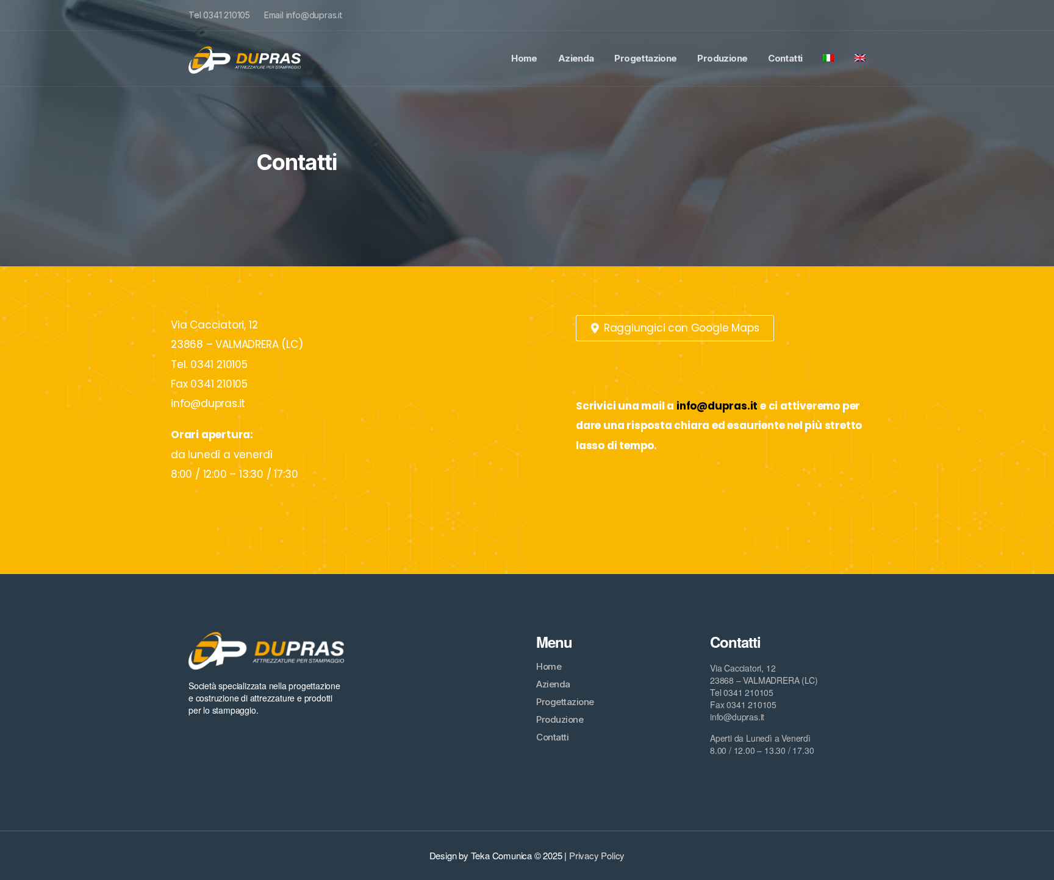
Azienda (576, 58)
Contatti (785, 58)
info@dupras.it (717, 406)
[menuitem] (828, 58)
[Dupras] (244, 58)
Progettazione (645, 58)
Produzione (722, 58)
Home (524, 58)
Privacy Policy (597, 855)
